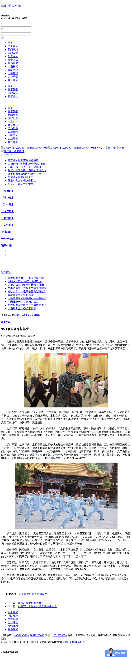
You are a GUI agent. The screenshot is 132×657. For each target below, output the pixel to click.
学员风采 (13, 63)
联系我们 (13, 80)
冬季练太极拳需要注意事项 (23, 160)
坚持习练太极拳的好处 (31, 603)
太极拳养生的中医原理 (20, 295)
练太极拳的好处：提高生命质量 (26, 278)
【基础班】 (7, 197)
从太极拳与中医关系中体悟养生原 (27, 305)
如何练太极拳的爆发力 (20, 177)
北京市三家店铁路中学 (20, 184)
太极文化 (13, 70)
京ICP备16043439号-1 (75, 642)
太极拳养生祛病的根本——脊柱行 (27, 298)
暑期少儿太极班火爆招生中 (23, 180)
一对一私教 (7, 238)
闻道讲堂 (13, 56)
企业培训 (13, 76)
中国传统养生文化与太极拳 (23, 301)
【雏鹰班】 (7, 191)
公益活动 (13, 622)
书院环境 (13, 615)
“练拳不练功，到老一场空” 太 (25, 281)
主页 (17, 315)
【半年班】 (7, 204)
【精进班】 (7, 218)
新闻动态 (13, 49)
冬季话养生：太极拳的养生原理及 (27, 288)
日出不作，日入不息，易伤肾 (24, 167)
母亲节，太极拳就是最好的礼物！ (37, 606)
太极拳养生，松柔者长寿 (22, 308)
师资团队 (13, 59)
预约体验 (6, 245)
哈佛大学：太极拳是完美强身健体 (27, 291)
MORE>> (6, 154)
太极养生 (36, 315)
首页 (10, 42)
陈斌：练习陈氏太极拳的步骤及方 (27, 170)
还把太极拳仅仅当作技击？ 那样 (26, 284)
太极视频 (13, 66)
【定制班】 (7, 225)
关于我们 (13, 46)
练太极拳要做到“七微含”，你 (24, 173)
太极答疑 (13, 73)
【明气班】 (7, 211)
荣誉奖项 (13, 619)
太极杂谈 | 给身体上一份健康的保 (27, 163)
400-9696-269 (21, 635)
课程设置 (13, 53)
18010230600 (37, 635)
